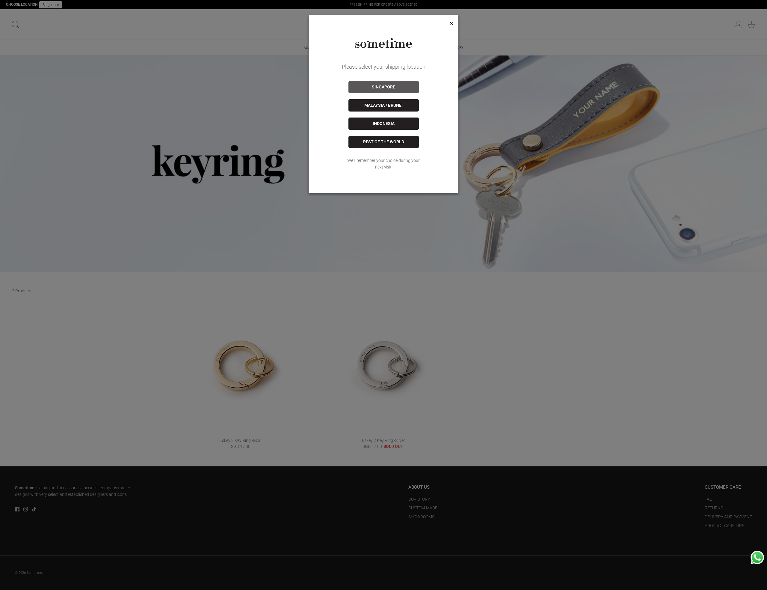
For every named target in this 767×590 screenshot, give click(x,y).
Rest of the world (383, 141)
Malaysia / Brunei (383, 105)
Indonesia (384, 123)
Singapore (383, 87)
